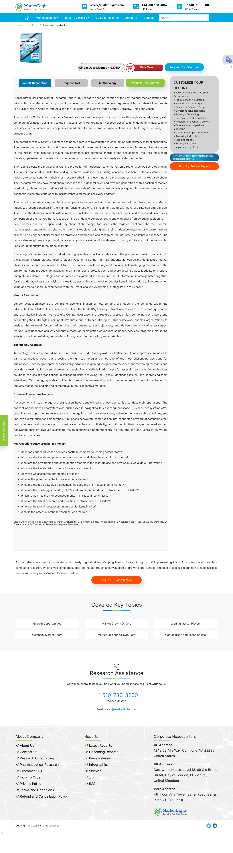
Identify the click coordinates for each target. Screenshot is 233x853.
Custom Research (107, 17)
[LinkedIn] (61, 66)
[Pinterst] (73, 66)
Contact (149, 17)
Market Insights (46, 17)
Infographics (98, 764)
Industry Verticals (75, 17)
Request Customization (116, 580)
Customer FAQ (31, 771)
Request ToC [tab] (71, 83)
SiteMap (95, 771)
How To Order (31, 777)
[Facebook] (56, 66)
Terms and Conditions (37, 790)
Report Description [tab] (34, 83)
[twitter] (208, 825)
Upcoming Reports (103, 752)
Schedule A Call (4, 430)
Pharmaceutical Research (39, 764)
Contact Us (28, 752)
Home (18, 25)
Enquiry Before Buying (194, 166)
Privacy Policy (30, 784)
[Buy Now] (144, 68)
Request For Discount (184, 67)
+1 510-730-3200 (116, 695)
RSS (92, 784)
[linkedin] (215, 825)
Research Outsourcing (37, 758)
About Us (131, 17)
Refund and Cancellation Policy (44, 796)
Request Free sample (145, 83)
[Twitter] (67, 66)
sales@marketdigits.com (121, 709)
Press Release (99, 758)
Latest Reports (100, 745)
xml (91, 777)
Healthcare (32, 25)
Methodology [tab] (107, 83)
